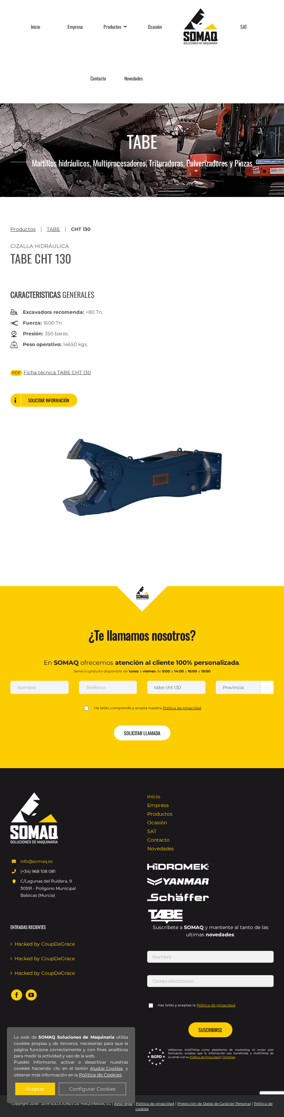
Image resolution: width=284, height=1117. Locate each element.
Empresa (158, 805)
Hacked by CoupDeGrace (45, 944)
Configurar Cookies (92, 1089)
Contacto (158, 840)
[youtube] (31, 994)
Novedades (160, 848)
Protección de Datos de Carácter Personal (214, 1103)
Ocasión (157, 822)
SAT (152, 831)
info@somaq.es (36, 861)
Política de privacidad (155, 1103)
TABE (53, 229)
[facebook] (16, 994)
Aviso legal (123, 1103)
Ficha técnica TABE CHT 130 (57, 372)
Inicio (153, 796)
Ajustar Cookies (106, 1068)
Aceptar (35, 1089)
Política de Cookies (100, 1074)
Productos (23, 229)
